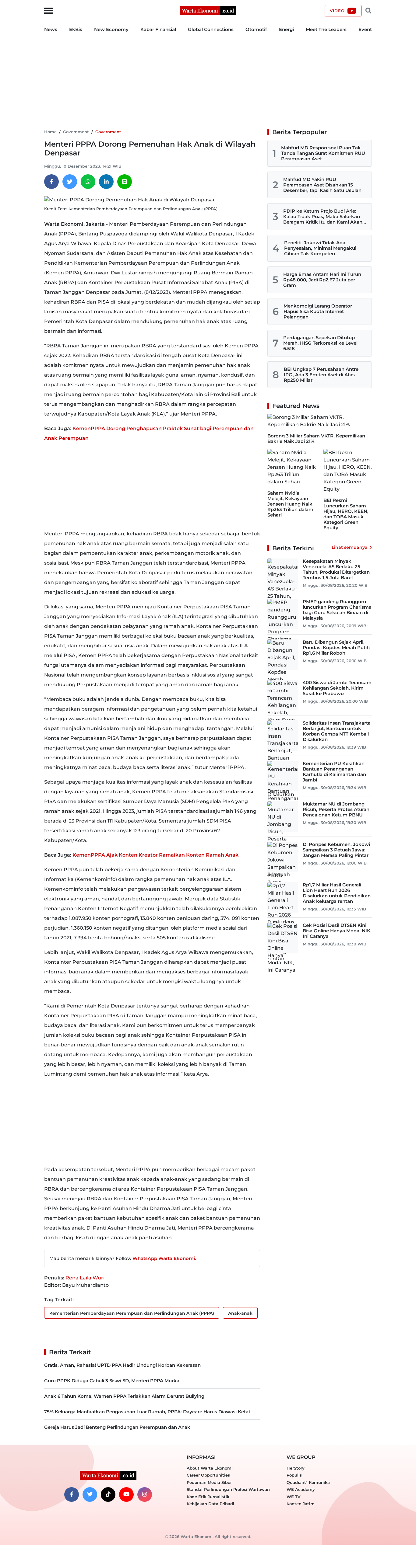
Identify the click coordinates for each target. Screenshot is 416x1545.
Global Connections (211, 29)
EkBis (75, 29)
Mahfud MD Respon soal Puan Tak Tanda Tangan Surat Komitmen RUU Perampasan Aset (323, 153)
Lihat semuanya (350, 547)
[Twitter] (69, 181)
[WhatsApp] (88, 181)
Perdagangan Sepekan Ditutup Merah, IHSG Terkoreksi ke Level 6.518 (320, 343)
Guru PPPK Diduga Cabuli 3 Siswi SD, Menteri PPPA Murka (111, 1380)
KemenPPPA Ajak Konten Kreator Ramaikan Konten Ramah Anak (155, 855)
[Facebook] (51, 181)
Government (76, 131)
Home (50, 131)
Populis (294, 1475)
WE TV (293, 1496)
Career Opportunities (208, 1475)
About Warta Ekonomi (210, 1468)
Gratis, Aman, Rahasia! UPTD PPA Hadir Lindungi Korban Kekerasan (122, 1365)
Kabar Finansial (158, 29)
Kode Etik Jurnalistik (208, 1496)
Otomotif (256, 29)
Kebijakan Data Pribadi (210, 1503)
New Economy (111, 29)
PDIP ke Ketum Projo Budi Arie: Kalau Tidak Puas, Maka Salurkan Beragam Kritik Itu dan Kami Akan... (324, 216)
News (50, 29)
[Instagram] (144, 1494)
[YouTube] (126, 1494)
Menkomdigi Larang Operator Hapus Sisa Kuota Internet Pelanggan (318, 311)
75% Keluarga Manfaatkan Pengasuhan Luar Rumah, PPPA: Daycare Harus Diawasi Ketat (147, 1412)
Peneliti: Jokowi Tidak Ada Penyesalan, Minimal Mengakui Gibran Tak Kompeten (320, 248)
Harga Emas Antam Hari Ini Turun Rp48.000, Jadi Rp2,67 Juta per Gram (322, 279)
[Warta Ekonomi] (208, 10)
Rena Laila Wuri (84, 1278)
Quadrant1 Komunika (308, 1482)
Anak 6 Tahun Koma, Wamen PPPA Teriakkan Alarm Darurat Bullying (124, 1396)
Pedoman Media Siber (209, 1482)
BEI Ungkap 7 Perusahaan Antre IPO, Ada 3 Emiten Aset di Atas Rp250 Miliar (321, 374)
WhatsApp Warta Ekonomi (163, 1258)
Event (365, 29)
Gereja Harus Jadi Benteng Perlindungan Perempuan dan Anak (117, 1427)
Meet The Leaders (326, 29)
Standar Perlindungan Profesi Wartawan (228, 1489)
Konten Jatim (301, 1503)
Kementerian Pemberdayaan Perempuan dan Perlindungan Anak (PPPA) (131, 1313)
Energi (286, 29)
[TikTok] (108, 1494)
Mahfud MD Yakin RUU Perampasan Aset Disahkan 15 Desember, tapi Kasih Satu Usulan (322, 184)
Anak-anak (240, 1313)
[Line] (124, 181)
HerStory (296, 1468)
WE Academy (301, 1489)
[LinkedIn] (106, 181)
